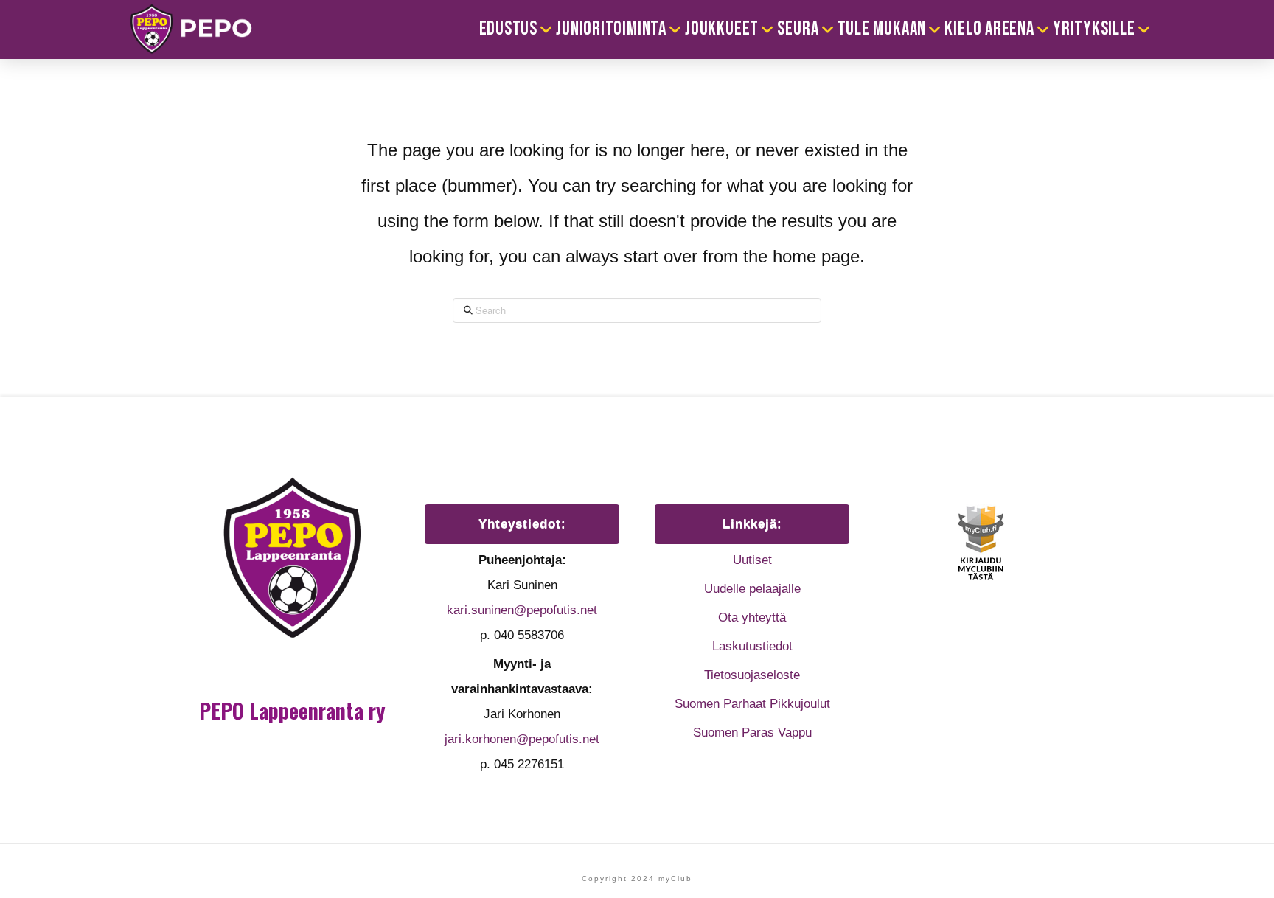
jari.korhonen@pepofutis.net (522, 739)
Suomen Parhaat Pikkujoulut (752, 704)
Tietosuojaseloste (752, 675)
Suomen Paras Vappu (752, 732)
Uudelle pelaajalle (752, 589)
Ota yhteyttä (752, 617)
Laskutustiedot (752, 646)
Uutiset (752, 560)
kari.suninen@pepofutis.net (522, 610)
